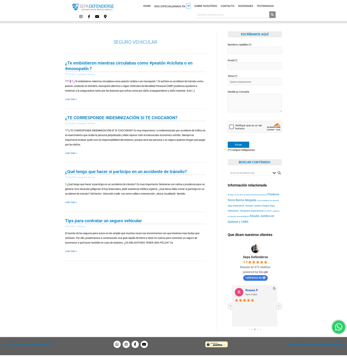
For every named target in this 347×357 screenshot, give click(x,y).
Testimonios (265, 6)
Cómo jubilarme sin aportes (268, 200)
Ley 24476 (268, 211)
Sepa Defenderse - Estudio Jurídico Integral (248, 206)
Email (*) (232, 60)
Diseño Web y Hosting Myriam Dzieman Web (315, 344)
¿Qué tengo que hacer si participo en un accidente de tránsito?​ (126, 171)
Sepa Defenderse (255, 257)
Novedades (245, 6)
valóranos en (253, 277)
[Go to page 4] (260, 329)
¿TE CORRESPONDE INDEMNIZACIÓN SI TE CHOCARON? (121, 117)
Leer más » (71, 99)
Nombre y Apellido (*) (239, 44)
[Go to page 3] (257, 329)
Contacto (227, 6)
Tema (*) (232, 76)
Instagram (82, 74)
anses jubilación (243, 216)
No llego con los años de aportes (239, 195)
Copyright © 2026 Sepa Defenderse (28, 344)
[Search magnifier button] (279, 172)
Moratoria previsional (259, 195)
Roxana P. (251, 290)
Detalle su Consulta (238, 91)
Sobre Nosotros (205, 6)
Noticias (91, 74)
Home (147, 6)
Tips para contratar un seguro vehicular (103, 220)
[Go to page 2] (255, 329)
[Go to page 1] (251, 329)
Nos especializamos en (169, 6)
